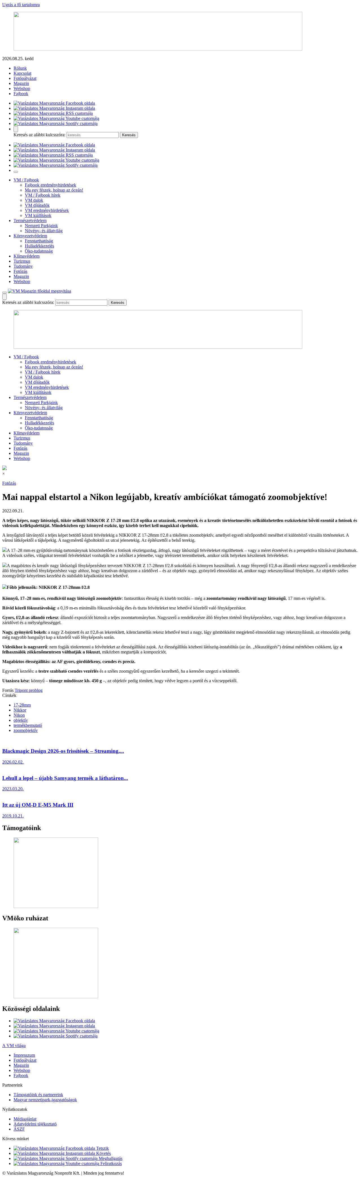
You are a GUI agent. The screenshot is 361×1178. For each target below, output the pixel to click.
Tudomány (23, 266)
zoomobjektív (26, 730)
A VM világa (14, 1045)
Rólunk (20, 68)
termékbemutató (28, 725)
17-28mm (22, 705)
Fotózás (20, 271)
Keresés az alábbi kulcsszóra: (39, 134)
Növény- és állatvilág (44, 230)
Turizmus (22, 261)
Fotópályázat (25, 78)
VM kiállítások (38, 215)
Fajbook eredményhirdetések (50, 185)
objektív (21, 720)
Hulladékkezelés (39, 246)
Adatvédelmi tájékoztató (35, 1124)
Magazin (21, 83)
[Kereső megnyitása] (16, 129)
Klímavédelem (26, 256)
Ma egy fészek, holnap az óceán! (54, 190)
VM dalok (34, 200)
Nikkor (20, 710)
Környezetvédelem (30, 235)
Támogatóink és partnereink (38, 1094)
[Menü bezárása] (16, 172)
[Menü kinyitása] (4, 292)
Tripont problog (29, 690)
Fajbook (21, 93)
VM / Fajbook (26, 179)
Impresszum (24, 1055)
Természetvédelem (30, 220)
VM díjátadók (37, 205)
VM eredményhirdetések (47, 210)
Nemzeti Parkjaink (41, 225)
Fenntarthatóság (39, 240)
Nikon (19, 715)
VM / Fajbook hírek (42, 195)
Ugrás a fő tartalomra (21, 4)
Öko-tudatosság (39, 251)
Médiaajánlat (25, 1118)
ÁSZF (19, 1129)
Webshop (22, 88)
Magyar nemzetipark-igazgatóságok (45, 1099)
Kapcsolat (22, 73)
